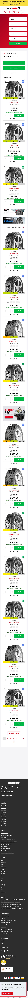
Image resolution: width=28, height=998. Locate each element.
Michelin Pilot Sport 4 (6, 844)
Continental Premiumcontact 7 (8, 839)
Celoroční (3, 892)
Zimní (2, 889)
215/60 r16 (3, 819)
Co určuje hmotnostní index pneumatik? (10, 902)
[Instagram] (4, 951)
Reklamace (3, 927)
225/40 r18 (3, 812)
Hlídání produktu (17, 119)
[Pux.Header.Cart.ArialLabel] (14, 12)
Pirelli (2, 880)
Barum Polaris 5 (4, 833)
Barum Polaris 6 (4, 837)
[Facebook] (1, 951)
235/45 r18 (3, 817)
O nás (2, 943)
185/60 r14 (3, 821)
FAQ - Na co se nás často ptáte (8, 920)
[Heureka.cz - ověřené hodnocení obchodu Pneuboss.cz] (4, 962)
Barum (2, 860)
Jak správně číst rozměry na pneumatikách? (11, 904)
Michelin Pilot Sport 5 (6, 851)
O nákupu (3, 918)
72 (23, 738)
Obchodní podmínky (5, 922)
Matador (3, 871)
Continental (3, 862)
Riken (2, 878)
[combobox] (18, 19)
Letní (2, 887)
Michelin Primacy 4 (5, 848)
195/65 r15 (3, 810)
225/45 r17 (3, 808)
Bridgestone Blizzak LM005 (7, 853)
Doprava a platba (5, 925)
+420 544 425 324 (8, 792)
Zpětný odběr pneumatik (6, 929)
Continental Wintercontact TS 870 (9, 842)
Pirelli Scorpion (4, 846)
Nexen (2, 876)
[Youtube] (7, 951)
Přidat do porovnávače (14, 119)
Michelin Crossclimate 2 (6, 835)
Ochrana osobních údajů (6, 931)
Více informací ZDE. (7, 993)
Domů (4, 53)
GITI (2, 864)
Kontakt (2, 941)
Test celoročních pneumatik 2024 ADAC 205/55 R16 (13, 900)
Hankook (3, 869)
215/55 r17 (3, 814)
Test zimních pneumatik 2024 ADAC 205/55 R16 (12, 908)
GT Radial (3, 867)
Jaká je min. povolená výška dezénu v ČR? (11, 906)
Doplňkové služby (5, 916)
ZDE (17, 4)
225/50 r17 (3, 826)
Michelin (3, 873)
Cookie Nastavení (5, 933)
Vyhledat (18, 43)
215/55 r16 (3, 823)
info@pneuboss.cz (8, 795)
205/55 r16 (3, 805)
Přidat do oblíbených (11, 119)
